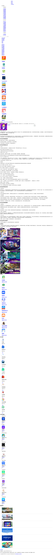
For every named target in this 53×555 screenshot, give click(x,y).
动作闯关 (4, 12)
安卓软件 (3, 39)
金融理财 (4, 27)
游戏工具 (4, 31)
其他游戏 (4, 18)
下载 (2, 345)
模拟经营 (4, 10)
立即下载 (3, 422)
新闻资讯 (3, 47)
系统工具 (4, 30)
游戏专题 (4, 34)
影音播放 (3, 46)
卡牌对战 (4, 14)
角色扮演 (4, 8)
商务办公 (4, 29)
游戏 (12, 1)
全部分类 (3, 44)
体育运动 (4, 15)
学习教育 (4, 22)
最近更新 (12, 4)
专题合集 (3, 40)
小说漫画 (4, 24)
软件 (12, 2)
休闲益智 (4, 9)
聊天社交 (4, 21)
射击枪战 (4, 13)
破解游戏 (4, 17)
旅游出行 (3, 52)
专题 (12, 3)
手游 (2, 41)
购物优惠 (3, 51)
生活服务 (4, 25)
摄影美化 (4, 26)
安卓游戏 (3, 38)
